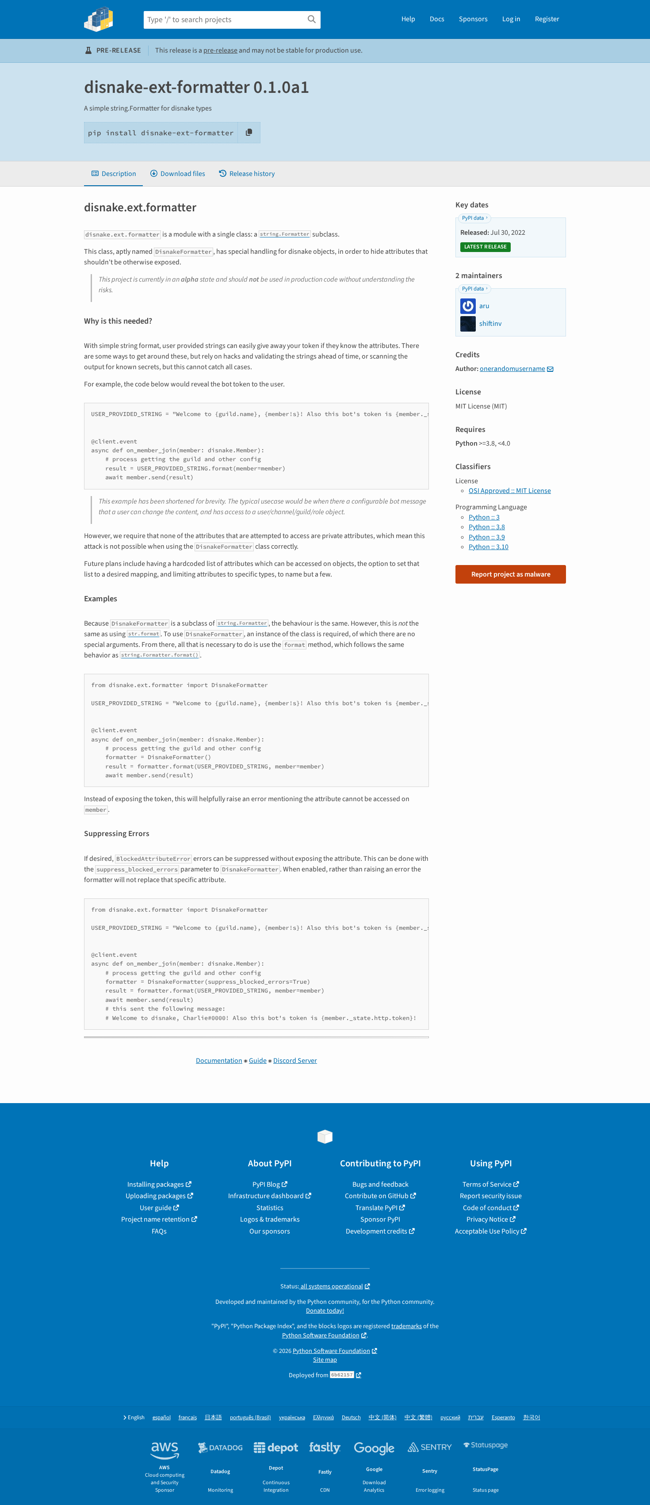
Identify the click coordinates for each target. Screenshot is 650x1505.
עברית (476, 1417)
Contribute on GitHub (377, 1196)
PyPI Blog (266, 1184)
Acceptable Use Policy (487, 1231)
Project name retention (155, 1219)
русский (450, 1417)
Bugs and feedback (380, 1184)
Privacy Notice (487, 1219)
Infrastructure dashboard (266, 1196)
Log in (511, 19)
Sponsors (473, 19)
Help (408, 19)
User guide (156, 1208)
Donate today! (325, 1310)
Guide (258, 1061)
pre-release (220, 50)
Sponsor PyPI (380, 1219)
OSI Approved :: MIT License (510, 491)
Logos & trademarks (270, 1219)
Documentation (219, 1061)
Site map (325, 1359)
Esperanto (503, 1417)
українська (292, 1417)
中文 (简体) (383, 1417)
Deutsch (351, 1417)
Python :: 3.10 (489, 547)
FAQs (159, 1231)
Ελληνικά (323, 1417)
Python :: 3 (484, 517)
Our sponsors (269, 1231)
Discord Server (295, 1061)
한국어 (531, 1417)
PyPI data (473, 218)
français (188, 1417)
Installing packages (155, 1184)
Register (547, 19)
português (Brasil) (250, 1417)
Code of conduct (487, 1208)
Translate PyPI (377, 1208)
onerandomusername (512, 369)
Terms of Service (487, 1184)
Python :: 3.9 (487, 537)
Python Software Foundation (320, 1335)
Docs (437, 19)
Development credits (376, 1231)
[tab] (113, 173)
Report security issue (491, 1196)
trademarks (406, 1326)
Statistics (269, 1208)
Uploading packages (156, 1196)
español (162, 1417)
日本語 (213, 1417)
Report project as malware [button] (511, 574)
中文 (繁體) (418, 1417)
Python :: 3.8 (487, 527)
